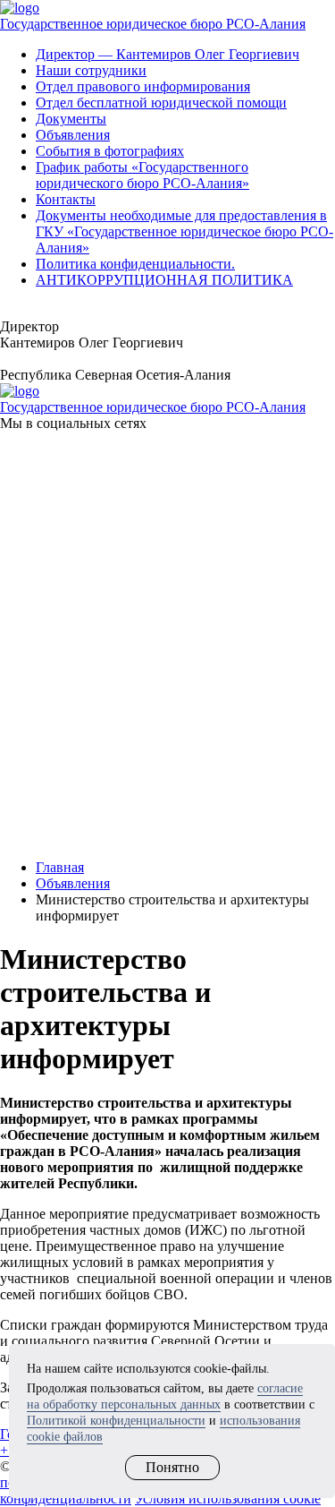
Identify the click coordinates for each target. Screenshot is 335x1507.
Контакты (66, 199)
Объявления (73, 134)
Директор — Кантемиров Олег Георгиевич (167, 54)
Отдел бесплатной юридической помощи (161, 102)
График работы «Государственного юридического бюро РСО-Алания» (142, 175)
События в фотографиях (110, 150)
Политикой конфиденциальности (116, 1420)
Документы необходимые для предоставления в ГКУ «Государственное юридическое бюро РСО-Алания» (184, 231)
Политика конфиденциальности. (135, 263)
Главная (60, 867)
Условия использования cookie (228, 1498)
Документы (71, 118)
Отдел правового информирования (143, 86)
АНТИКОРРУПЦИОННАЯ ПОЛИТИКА (164, 279)
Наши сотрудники (91, 70)
